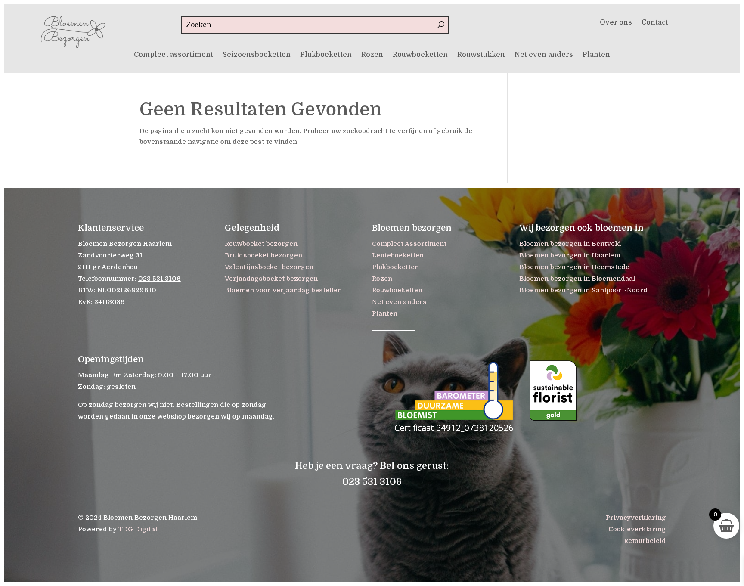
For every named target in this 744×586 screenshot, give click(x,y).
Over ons (616, 22)
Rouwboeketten (420, 55)
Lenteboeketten (398, 255)
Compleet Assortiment (409, 244)
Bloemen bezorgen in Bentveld (570, 244)
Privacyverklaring (636, 517)
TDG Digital (137, 529)
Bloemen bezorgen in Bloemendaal (577, 278)
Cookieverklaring (637, 529)
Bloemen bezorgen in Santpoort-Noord (583, 290)
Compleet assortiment (173, 55)
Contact (655, 22)
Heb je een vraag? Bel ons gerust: (372, 465)
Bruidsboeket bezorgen (263, 255)
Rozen (372, 55)
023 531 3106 (159, 278)
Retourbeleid (645, 541)
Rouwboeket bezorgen (261, 244)
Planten (596, 55)
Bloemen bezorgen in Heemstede (574, 267)
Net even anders (544, 55)
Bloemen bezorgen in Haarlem (569, 255)
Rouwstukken (481, 55)
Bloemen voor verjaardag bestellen (283, 290)
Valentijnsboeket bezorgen (269, 267)
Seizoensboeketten (257, 55)
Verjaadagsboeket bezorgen (271, 278)
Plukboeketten (326, 55)
